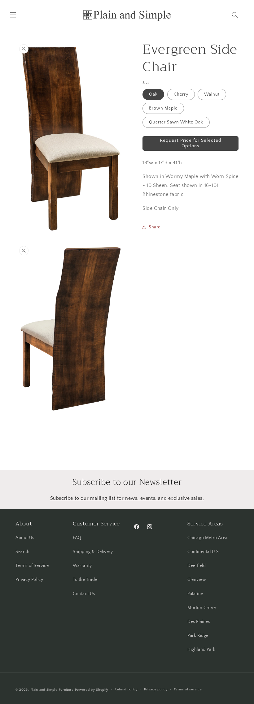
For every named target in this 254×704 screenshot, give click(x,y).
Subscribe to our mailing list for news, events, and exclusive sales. (127, 498)
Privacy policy (156, 689)
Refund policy (126, 689)
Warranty (82, 565)
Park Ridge (197, 635)
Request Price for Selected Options (190, 143)
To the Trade (85, 579)
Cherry (181, 94)
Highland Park (201, 649)
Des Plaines (198, 621)
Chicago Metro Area (207, 537)
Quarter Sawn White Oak (176, 122)
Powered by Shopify (92, 690)
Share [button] (154, 227)
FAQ (77, 537)
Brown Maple (163, 108)
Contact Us (84, 593)
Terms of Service (32, 565)
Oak (153, 94)
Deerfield (196, 565)
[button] (13, 15)
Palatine (195, 593)
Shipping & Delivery (93, 551)
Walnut (212, 94)
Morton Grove (201, 607)
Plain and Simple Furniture (52, 690)
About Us (24, 537)
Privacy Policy (29, 579)
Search (22, 551)
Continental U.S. (203, 551)
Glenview (196, 579)
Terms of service (188, 689)
